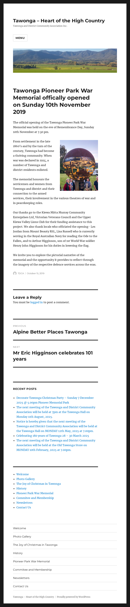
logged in (36, 302)
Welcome (22, 474)
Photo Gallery (25, 479)
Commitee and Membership (35, 498)
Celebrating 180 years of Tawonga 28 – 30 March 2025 (52, 435)
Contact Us (23, 507)
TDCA (21, 273)
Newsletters (24, 502)
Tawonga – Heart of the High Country (59, 21)
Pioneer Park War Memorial (34, 493)
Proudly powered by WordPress (73, 596)
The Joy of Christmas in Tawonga (38, 483)
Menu (20, 38)
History (21, 488)
